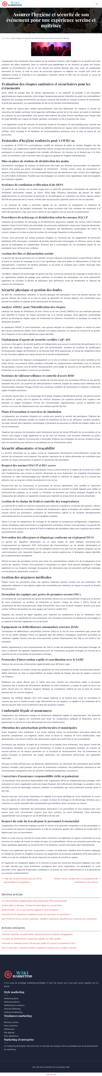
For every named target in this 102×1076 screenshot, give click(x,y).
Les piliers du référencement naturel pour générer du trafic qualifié (31, 938)
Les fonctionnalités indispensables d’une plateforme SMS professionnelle (34, 900)
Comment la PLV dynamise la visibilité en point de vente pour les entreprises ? (36, 914)
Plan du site (51, 1074)
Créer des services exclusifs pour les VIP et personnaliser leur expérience (23, 880)
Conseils (7, 38)
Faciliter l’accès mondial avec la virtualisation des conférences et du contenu (76, 880)
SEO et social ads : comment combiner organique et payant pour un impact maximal (39, 947)
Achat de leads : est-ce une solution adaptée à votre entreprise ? (30, 909)
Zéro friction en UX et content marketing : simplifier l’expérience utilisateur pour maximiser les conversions (49, 918)
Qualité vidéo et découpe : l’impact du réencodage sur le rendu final (32, 905)
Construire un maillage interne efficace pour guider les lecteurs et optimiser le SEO (38, 943)
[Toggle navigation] (97, 4)
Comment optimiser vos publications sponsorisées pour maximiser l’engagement (37, 934)
